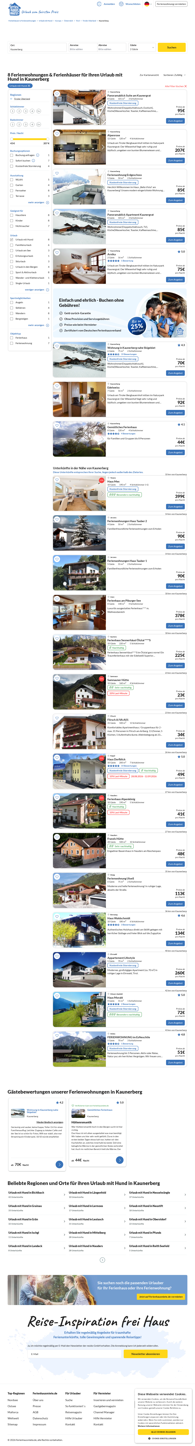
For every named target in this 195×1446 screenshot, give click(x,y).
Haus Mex (113, 481)
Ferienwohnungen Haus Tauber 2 (127, 521)
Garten (32, 184)
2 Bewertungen (128, 1004)
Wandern (32, 313)
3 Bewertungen (128, 924)
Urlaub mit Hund (32, 239)
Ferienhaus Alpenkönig (121, 799)
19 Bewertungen (129, 354)
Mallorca (13, 1412)
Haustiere (32, 215)
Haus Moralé (115, 997)
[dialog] (163, 1416)
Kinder (32, 220)
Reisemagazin (73, 1412)
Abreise (102, 45)
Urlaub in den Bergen (32, 266)
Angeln (32, 302)
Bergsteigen (32, 318)
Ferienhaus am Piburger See (124, 600)
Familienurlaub (32, 244)
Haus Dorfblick (116, 759)
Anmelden (109, 3)
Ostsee (12, 1406)
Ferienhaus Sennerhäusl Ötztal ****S (129, 640)
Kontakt (70, 1424)
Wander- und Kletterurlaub (32, 277)
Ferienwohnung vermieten (171, 3)
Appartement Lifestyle (121, 957)
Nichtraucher (32, 225)
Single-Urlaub (32, 283)
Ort (12, 45)
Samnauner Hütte (118, 680)
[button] (163, 1438)
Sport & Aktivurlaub (32, 272)
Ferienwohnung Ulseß (120, 878)
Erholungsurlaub (32, 255)
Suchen (171, 47)
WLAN (32, 179)
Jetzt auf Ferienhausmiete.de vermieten (161, 1296)
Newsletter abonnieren (145, 1354)
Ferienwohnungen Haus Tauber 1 (127, 560)
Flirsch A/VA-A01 (117, 719)
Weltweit (13, 1418)
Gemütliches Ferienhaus (122, 427)
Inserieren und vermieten (108, 1400)
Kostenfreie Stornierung (32, 166)
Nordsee (13, 1400)
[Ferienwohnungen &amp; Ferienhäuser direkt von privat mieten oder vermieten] (33, 12)
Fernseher (32, 190)
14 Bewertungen (129, 765)
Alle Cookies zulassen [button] (163, 1432)
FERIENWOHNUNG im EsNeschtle (128, 1037)
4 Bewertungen (128, 433)
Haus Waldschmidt (118, 918)
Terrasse (32, 195)
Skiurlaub (32, 261)
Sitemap (13, 1424)
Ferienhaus (32, 337)
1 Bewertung (127, 260)
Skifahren (32, 307)
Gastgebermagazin (105, 1406)
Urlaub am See (32, 250)
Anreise (74, 45)
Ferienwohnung (32, 343)
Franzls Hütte (115, 838)
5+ (38, 111)
